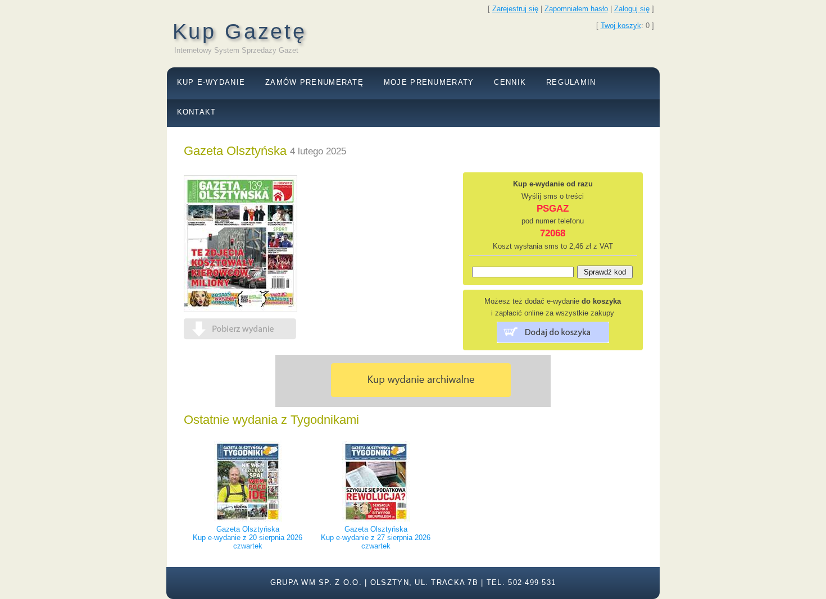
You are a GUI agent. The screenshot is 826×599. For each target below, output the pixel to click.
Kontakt (196, 112)
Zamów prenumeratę (314, 82)
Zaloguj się (632, 8)
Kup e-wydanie (211, 82)
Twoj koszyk (621, 25)
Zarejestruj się (515, 8)
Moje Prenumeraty (429, 82)
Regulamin (571, 82)
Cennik (510, 82)
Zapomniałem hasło (576, 8)
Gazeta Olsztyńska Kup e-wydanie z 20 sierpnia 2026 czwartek (247, 537)
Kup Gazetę (240, 31)
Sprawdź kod (605, 272)
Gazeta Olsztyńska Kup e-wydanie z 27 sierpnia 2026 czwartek (375, 537)
